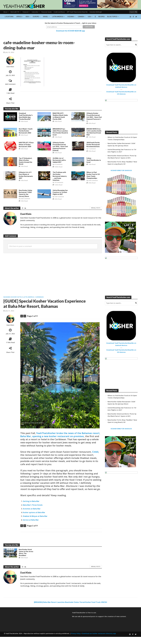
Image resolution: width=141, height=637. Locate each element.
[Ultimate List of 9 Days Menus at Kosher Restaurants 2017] (10, 176)
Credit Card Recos (59, 12)
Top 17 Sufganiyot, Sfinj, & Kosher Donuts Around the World (25, 161)
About (5, 12)
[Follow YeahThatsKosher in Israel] (78, 161)
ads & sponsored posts (86, 616)
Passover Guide (46, 12)
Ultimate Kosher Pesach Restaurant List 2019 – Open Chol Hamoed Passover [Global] (60, 146)
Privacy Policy (76, 633)
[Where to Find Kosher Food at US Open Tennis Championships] (78, 176)
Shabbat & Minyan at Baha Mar (35, 516)
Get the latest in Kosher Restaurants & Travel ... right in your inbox (70, 23)
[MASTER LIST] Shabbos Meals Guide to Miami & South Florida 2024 (60, 116)
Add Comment (10, 84)
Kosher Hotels (17, 297)
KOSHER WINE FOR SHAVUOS (121, 170)
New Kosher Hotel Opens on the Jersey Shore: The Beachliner (26, 552)
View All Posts (95, 208)
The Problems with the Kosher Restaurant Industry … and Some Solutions (60, 176)
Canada (81, 16)
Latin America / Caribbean (33, 297)
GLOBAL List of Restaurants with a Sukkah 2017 (59, 160)
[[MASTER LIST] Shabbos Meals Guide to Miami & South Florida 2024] (44, 116)
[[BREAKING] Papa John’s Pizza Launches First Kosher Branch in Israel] (44, 132)
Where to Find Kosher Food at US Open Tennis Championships (93, 175)
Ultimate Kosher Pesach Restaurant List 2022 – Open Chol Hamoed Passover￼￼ (94, 117)
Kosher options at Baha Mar (34, 512)
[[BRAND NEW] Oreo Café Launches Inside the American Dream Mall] (78, 132)
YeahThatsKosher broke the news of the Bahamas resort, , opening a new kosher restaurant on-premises (60, 435)
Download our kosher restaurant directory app (99, 633)
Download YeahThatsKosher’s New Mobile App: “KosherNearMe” (26, 116)
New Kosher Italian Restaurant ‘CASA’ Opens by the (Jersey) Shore (25, 193)
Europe (36, 16)
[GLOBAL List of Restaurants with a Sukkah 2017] (44, 161)
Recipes (101, 16)
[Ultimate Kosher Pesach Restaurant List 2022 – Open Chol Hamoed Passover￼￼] (78, 116)
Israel (45, 16)
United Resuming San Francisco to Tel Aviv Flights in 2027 (60, 192)
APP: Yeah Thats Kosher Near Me (77, 12)
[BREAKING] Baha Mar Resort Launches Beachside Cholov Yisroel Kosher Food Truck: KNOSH (70, 602)
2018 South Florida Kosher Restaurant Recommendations (93, 144)
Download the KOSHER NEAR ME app (70, 31)
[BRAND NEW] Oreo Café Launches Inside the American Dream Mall (93, 132)
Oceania (70, 16)
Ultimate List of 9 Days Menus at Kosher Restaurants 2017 (26, 175)
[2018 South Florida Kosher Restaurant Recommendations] (78, 146)
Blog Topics (112, 16)
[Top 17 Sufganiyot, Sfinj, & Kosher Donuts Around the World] (10, 161)
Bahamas (6, 297)
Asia (27, 16)
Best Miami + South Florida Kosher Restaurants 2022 (25, 131)
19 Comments (59, 182)
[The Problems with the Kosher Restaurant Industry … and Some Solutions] (44, 176)
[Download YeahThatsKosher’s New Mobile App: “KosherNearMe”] (10, 116)
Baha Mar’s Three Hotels (33, 505)
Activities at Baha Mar (31, 509)
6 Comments (58, 164)
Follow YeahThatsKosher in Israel (93, 160)
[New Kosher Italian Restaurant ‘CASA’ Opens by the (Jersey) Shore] (10, 194)
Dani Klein (10, 67)
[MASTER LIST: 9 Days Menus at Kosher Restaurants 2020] (10, 146)
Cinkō (95, 451)
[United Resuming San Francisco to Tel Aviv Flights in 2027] (44, 194)
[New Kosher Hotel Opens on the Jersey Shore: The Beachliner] (10, 553)
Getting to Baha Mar (31, 501)
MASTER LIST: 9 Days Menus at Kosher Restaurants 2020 (26, 144)
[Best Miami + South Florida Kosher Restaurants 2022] (10, 132)
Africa (19, 16)
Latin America (57, 16)
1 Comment (92, 149)
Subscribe (35, 12)
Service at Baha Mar (31, 520)
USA (89, 16)
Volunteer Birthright (96, 12)
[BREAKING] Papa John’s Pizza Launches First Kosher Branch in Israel (60, 132)
